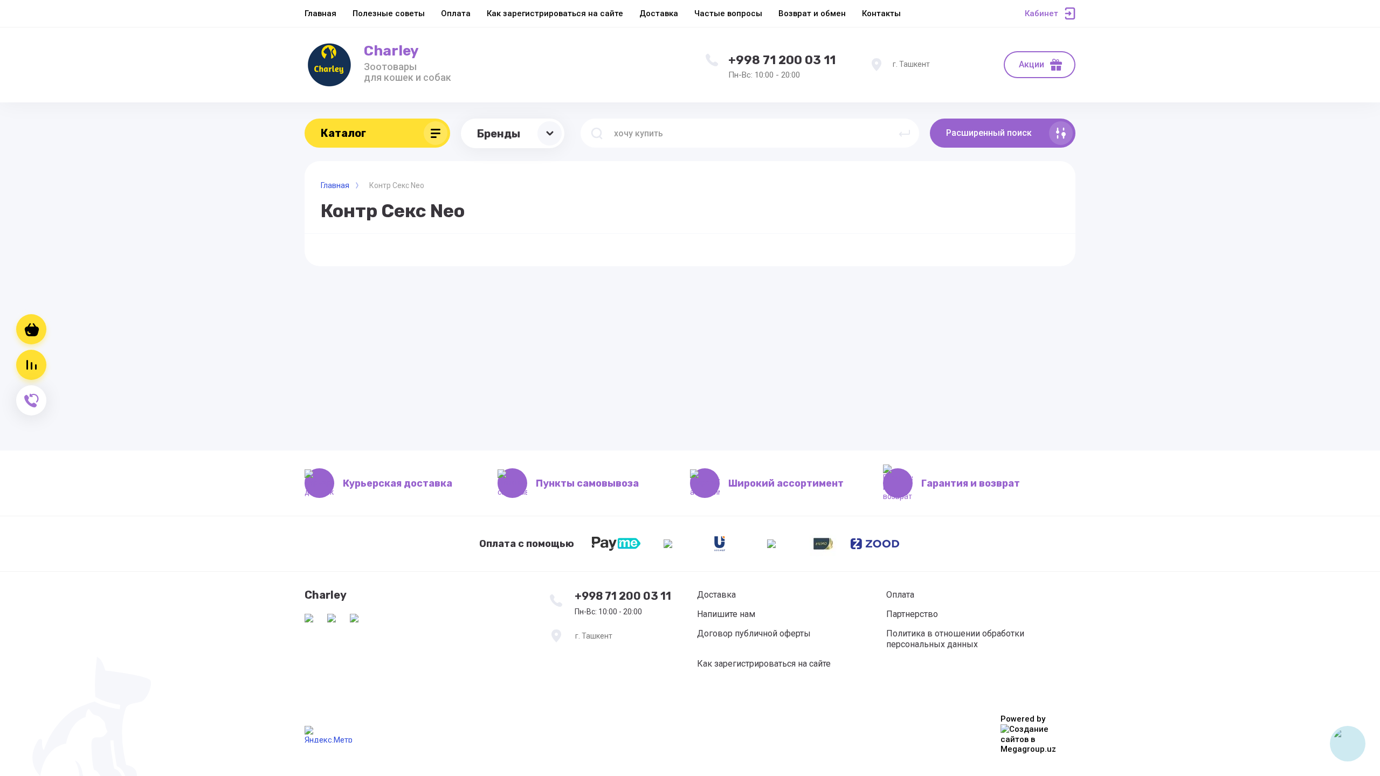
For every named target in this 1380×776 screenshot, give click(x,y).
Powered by (1022, 719)
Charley (391, 51)
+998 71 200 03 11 (782, 60)
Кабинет (1041, 13)
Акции (1031, 64)
